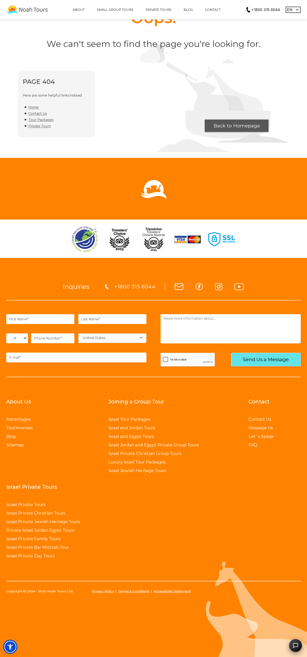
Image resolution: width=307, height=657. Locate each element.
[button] (10, 647)
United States (93, 338)
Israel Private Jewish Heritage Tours (43, 521)
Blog (11, 436)
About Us (18, 401)
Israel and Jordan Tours (131, 427)
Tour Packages (40, 120)
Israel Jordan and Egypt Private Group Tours (153, 444)
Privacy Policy (103, 591)
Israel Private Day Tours (30, 555)
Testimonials (19, 427)
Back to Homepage (236, 126)
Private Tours (39, 126)
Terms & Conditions (134, 591)
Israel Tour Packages (129, 419)
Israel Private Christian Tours (35, 513)
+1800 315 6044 (265, 10)
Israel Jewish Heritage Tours (137, 470)
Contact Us (37, 114)
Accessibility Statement (172, 591)
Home (33, 107)
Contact (259, 401)
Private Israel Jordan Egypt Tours (40, 530)
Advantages (18, 419)
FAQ (253, 444)
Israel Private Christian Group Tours (144, 453)
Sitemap (15, 444)
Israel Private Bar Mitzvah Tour (37, 547)
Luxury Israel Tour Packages (137, 462)
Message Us (261, 427)
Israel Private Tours (26, 504)
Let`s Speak (261, 436)
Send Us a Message (266, 359)
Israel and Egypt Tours (131, 436)
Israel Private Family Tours (33, 538)
